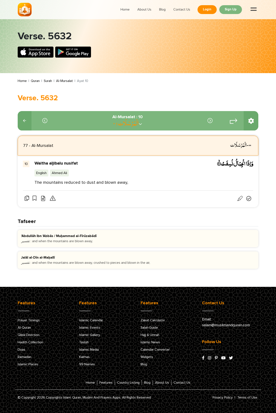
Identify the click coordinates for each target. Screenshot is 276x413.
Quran (35, 81)
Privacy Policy (223, 397)
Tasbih (84, 342)
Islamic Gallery (89, 335)
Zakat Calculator (153, 320)
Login (207, 9)
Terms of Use (247, 397)
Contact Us (181, 9)
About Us (144, 9)
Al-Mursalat (64, 81)
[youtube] (223, 358)
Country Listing (128, 382)
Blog (162, 9)
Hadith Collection (30, 342)
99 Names (87, 364)
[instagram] (209, 358)
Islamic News (150, 342)
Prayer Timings (29, 320)
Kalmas (84, 357)
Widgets (147, 357)
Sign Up (231, 9)
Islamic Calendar (91, 320)
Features (106, 382)
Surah (48, 81)
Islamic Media (89, 349)
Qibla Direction (28, 335)
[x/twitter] (231, 358)
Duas (21, 349)
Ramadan (24, 357)
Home (125, 9)
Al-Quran (24, 327)
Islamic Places (28, 364)
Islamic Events (89, 327)
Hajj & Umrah (150, 335)
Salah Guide (149, 327)
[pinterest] (216, 358)
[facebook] (203, 358)
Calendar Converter (155, 349)
